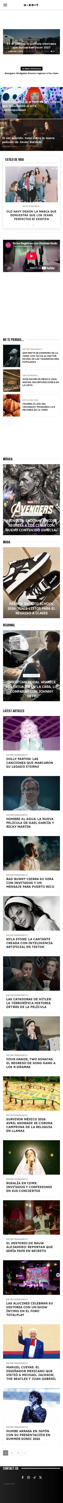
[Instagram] (28, 1477)
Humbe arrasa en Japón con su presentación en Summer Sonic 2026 (28, 1435)
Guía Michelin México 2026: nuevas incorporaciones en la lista (40, 382)
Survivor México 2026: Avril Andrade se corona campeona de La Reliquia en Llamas (29, 1125)
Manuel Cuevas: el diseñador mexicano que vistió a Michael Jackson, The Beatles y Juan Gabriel (31, 1373)
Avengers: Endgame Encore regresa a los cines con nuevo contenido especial (31, 525)
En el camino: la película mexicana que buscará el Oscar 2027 (31, 45)
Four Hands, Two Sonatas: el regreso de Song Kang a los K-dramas (31, 1063)
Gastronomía (29, 375)
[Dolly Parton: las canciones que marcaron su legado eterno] (31, 733)
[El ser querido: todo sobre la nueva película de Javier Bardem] (31, 135)
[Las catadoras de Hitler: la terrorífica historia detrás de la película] (31, 973)
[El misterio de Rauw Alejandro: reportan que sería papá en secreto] (31, 1217)
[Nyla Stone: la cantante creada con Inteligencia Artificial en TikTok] (31, 913)
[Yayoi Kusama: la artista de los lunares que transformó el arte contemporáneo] (31, 103)
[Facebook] (22, 1477)
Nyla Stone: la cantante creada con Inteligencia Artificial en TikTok (29, 943)
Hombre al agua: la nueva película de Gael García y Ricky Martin (30, 823)
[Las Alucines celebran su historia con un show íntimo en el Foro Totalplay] (31, 1277)
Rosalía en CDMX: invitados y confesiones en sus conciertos (29, 1187)
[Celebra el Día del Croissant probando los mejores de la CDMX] (11, 405)
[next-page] (33, 225)
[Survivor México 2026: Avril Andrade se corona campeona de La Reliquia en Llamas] (31, 1093)
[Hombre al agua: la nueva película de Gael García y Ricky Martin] (31, 793)
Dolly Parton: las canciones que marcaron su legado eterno (29, 762)
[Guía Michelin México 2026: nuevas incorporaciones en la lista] (11, 380)
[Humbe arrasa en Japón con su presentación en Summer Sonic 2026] (31, 1405)
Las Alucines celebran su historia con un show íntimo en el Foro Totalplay (29, 1309)
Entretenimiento (31, 39)
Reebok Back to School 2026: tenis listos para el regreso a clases (32, 608)
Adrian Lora (15, 51)
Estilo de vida (31, 206)
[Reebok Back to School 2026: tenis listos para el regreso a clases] (31, 582)
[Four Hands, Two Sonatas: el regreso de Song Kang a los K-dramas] (31, 1033)
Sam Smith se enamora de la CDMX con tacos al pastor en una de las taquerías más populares (40, 357)
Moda (31, 597)
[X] (40, 1477)
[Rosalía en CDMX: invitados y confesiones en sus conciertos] (31, 1157)
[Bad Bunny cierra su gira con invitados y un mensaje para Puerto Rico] (31, 853)
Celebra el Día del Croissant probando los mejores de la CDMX (38, 406)
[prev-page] (28, 225)
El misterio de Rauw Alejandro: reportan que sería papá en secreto (29, 1247)
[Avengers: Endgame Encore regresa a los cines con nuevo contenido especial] (31, 499)
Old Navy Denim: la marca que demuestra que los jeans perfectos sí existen (31, 215)
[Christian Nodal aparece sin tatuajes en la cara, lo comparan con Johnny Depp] (31, 665)
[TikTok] (34, 1477)
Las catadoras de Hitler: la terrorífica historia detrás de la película (29, 1003)
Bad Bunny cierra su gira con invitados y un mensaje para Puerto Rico (30, 883)
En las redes (31, 675)
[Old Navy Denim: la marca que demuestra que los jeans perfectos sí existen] (31, 184)
